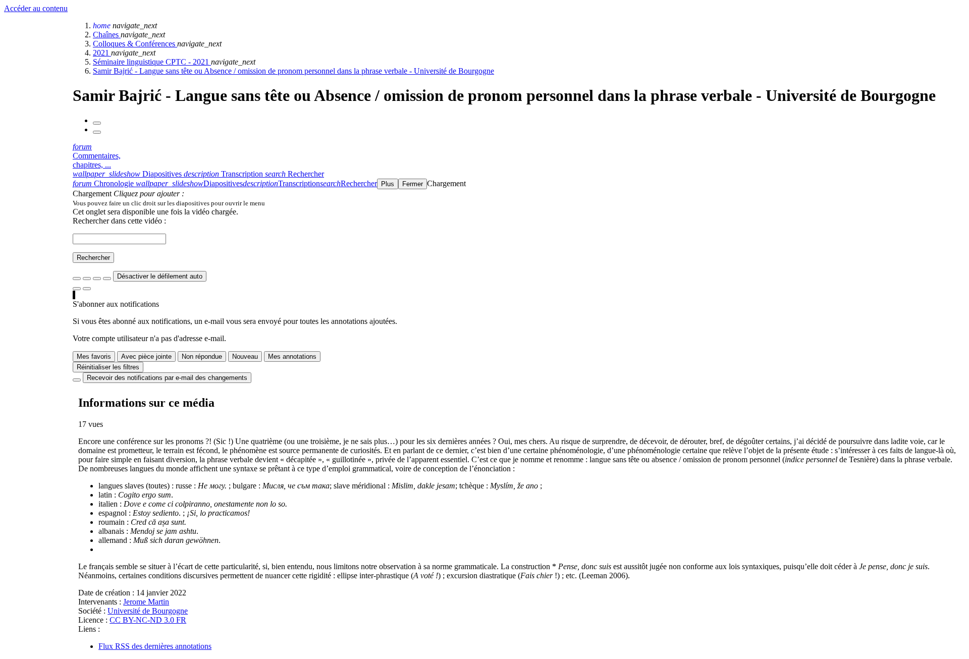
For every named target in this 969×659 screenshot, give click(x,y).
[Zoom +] (107, 278)
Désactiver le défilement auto (159, 276)
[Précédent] (97, 123)
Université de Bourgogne (147, 611)
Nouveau (245, 356)
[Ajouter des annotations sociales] (77, 288)
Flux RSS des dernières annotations (154, 646)
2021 (102, 52)
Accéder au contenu (36, 8)
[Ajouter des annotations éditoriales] (87, 288)
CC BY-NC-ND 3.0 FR (148, 620)
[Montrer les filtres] (87, 278)
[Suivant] (97, 132)
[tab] (128, 174)
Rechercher (93, 257)
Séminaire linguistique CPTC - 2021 (152, 62)
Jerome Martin (146, 601)
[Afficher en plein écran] (77, 278)
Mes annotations (292, 356)
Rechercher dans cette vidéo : (119, 220)
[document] (519, 202)
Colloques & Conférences (135, 43)
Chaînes (107, 34)
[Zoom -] (97, 278)
